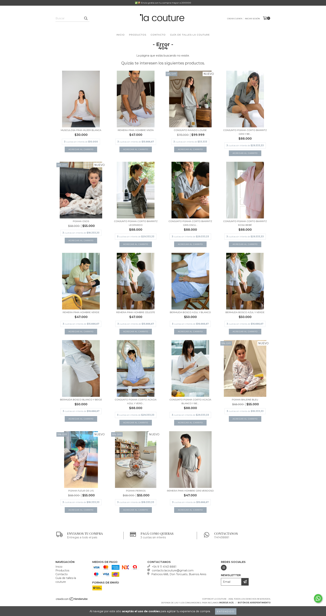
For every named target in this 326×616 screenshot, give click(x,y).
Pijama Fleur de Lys (81, 490)
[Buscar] (85, 18)
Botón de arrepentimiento (254, 602)
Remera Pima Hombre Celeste (135, 312)
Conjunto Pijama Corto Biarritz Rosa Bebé (245, 223)
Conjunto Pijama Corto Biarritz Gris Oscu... (190, 223)
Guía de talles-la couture (190, 34)
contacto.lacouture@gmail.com (173, 570)
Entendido (226, 611)
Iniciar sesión (252, 18)
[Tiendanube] (71, 600)
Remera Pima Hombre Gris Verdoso (190, 490)
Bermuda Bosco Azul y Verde (244, 312)
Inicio (120, 34)
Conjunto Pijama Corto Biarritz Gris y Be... (245, 132)
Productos (137, 34)
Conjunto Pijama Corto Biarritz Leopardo (136, 223)
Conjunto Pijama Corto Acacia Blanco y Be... (190, 401)
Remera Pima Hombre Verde (81, 312)
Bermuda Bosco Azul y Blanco (190, 312)
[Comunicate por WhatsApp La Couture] (318, 598)
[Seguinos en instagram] (224, 567)
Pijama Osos (81, 221)
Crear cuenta (234, 18)
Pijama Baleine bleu (245, 399)
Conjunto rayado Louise (190, 130)
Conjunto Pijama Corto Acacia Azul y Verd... (136, 401)
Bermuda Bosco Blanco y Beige (81, 399)
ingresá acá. (226, 602)
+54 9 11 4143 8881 (164, 566)
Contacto (158, 34)
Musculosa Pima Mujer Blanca (81, 130)
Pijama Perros (135, 490)
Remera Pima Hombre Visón (136, 130)
